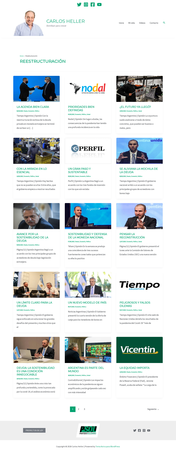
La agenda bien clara (33, 106)
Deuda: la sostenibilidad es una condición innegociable (36, 371)
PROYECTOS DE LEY (34, 430)
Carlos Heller (65, 21)
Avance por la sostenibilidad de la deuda (32, 237)
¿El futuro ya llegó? (135, 106)
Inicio (121, 23)
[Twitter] (79, 4)
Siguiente (153, 409)
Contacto (154, 23)
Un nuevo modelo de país (87, 302)
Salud (88, 114)
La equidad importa (134, 367)
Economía (31, 111)
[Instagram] (86, 4)
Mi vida (131, 23)
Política (37, 111)
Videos (142, 23)
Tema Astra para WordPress (107, 446)
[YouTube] (99, 4)
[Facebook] (92, 4)
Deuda (26, 111)
